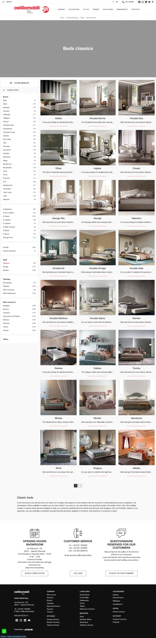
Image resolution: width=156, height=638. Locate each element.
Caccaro (6, 111)
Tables (82, 606)
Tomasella (7, 189)
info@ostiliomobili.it (27, 611)
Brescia (6, 309)
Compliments (118, 604)
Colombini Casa (9, 132)
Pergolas (116, 622)
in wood (6, 234)
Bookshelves (85, 595)
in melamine (7, 209)
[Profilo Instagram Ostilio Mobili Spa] (142, 2)
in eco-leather (8, 213)
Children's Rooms (86, 625)
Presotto (6, 178)
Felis (5, 143)
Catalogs (50, 603)
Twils (5, 196)
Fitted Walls (84, 598)
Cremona (6, 313)
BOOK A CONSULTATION (34, 573)
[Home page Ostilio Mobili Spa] (26, 9)
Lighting (116, 595)
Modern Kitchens (53, 622)
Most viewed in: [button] (9, 302)
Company (61, 9)
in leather (7, 220)
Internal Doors (118, 598)
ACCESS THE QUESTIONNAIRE (121, 573)
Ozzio (5, 175)
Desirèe (6, 136)
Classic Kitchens (53, 625)
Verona (5, 330)
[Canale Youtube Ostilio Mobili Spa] (149, 2)
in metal (6, 230)
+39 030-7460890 (23, 609)
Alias (5, 100)
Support (50, 609)
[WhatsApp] (4, 631)
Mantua (6, 320)
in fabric (6, 216)
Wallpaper (116, 601)
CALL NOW (78, 573)
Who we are (51, 595)
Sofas (82, 603)
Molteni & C (7, 164)
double (5, 247)
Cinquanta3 (7, 129)
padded (6, 286)
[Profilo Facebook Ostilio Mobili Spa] (139, 2)
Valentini (6, 199)
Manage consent (20, 636)
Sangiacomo (7, 185)
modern (6, 270)
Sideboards (84, 600)
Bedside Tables (85, 619)
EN (117, 2)
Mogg (5, 160)
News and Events (53, 606)
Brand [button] (5, 97)
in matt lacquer (9, 227)
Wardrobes (84, 622)
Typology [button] (6, 279)
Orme (5, 171)
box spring (7, 283)
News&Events (122, 9)
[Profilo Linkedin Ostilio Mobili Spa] (146, 2)
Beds (82, 17)
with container (8, 290)
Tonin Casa (7, 192)
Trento (5, 327)
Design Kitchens (53, 619)
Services (50, 598)
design (5, 267)
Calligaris (6, 118)
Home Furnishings (72, 17)
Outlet (86, 9)
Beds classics (91, 17)
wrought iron (8, 237)
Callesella (6, 114)
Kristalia (6, 153)
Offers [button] (5, 339)
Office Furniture (119, 612)
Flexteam (6, 146)
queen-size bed (9, 251)
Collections (74, 9)
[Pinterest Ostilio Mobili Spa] (152, 2)
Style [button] (5, 260)
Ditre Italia (7, 139)
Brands (96, 9)
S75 (4, 182)
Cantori (6, 122)
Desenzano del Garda (11, 316)
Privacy (3, 636)
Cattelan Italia (8, 125)
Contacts (135, 9)
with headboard (9, 293)
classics (6, 263)
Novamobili (7, 168)
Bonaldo (6, 107)
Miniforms (7, 157)
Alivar (5, 104)
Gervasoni (7, 150)
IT (113, 2)
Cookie (9, 636)
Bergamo (6, 306)
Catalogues (108, 9)
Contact (50, 612)
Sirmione (6, 323)
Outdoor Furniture (119, 619)
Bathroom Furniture (87, 609)
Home (62, 17)
